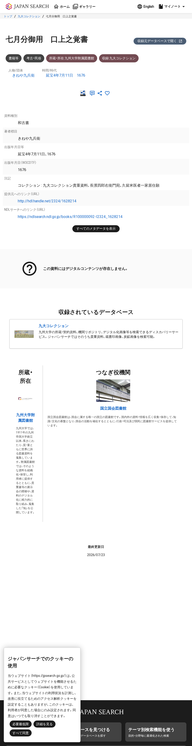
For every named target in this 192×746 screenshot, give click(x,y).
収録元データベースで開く (157, 41)
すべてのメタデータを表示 (96, 228)
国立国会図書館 (113, 408)
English (149, 6)
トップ (8, 16)
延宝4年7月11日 (59, 75)
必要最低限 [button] (20, 724)
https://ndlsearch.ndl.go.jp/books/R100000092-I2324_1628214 (70, 216)
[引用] (93, 93)
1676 (81, 75)
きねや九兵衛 (23, 75)
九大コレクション (29, 16)
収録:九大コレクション (119, 58)
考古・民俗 (33, 58)
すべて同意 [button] (20, 733)
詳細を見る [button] (44, 724)
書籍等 (13, 58)
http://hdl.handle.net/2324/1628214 (47, 201)
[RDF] (84, 93)
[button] (172, 6)
